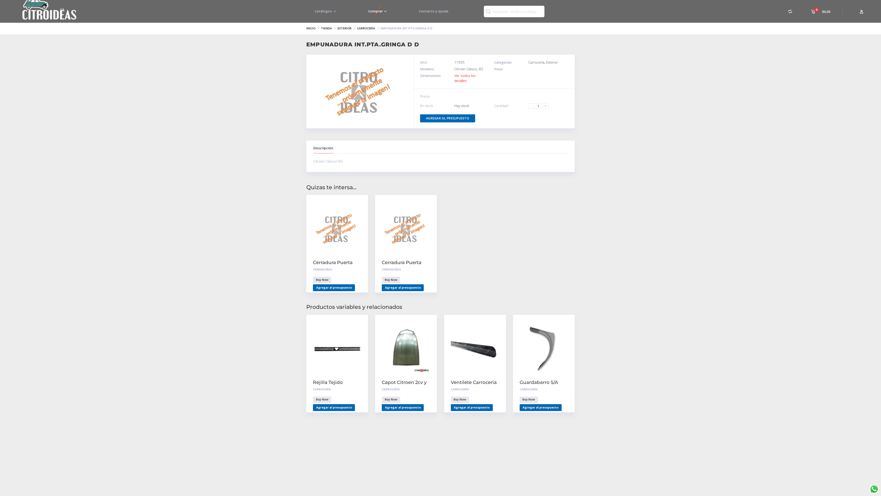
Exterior (344, 28)
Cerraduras (322, 269)
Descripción (323, 148)
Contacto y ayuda (433, 11)
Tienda (326, 28)
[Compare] (790, 11)
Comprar (375, 11)
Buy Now (322, 280)
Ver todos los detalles (465, 78)
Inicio (310, 28)
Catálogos (323, 11)
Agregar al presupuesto (447, 118)
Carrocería (366, 28)
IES (481, 69)
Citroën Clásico (465, 69)
